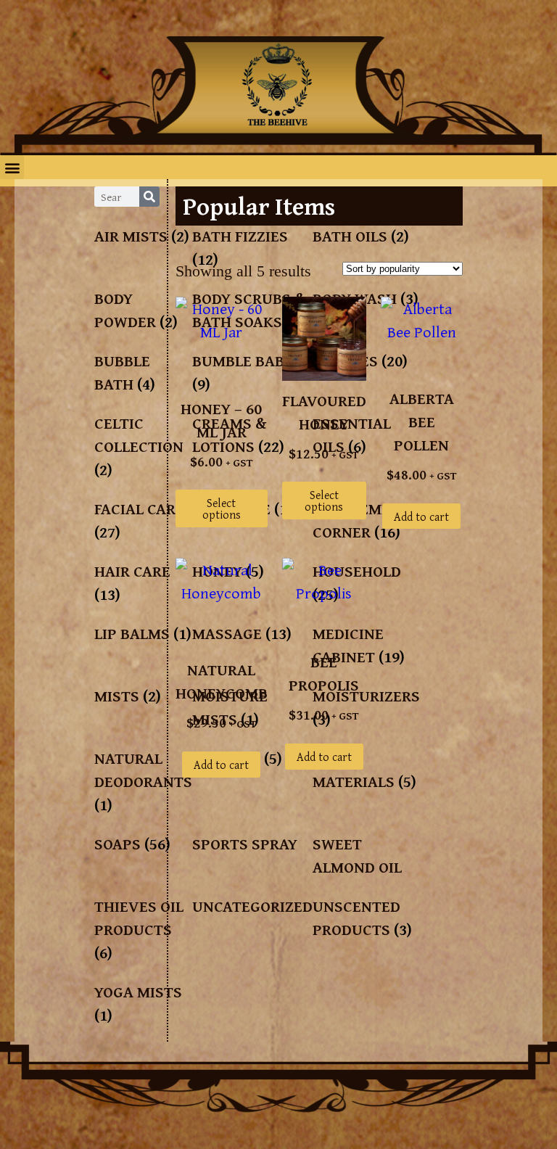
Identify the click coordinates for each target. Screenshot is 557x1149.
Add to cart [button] (421, 516)
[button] (12, 167)
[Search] (149, 196)
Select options (221, 508)
